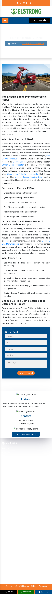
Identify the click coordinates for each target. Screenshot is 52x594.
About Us (7, 452)
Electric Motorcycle (11, 520)
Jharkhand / (29, 553)
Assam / (7, 549)
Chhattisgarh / (27, 549)
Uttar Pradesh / (32, 568)
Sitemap (7, 456)
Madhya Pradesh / (33, 556)
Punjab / (39, 562)
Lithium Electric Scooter (13, 165)
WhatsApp (26, 592)
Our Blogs (7, 464)
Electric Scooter (20, 162)
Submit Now (25, 373)
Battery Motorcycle (11, 497)
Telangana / (9, 568)
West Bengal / (24, 571)
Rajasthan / (9, 565)
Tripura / (20, 568)
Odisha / (30, 562)
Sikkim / (19, 565)
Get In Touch (38, 20)
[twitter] (20, 3)
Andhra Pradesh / (12, 546)
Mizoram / (8, 562)
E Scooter (7, 485)
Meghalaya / (34, 559)
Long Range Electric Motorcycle (17, 516)
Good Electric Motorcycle (14, 512)
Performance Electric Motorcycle (17, 508)
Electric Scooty (10, 489)
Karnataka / (9, 556)
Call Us (10, 592)
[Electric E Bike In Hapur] (26, 78)
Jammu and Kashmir (13, 574)
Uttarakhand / (10, 571)
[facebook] (17, 3)
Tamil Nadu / (30, 565)
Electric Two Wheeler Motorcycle (22, 174)
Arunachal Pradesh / (30, 546)
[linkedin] (27, 3)
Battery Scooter (10, 493)
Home (13, 43)
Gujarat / (8, 553)
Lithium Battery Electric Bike (28, 177)
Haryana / (18, 553)
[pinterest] (30, 3)
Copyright (9, 586)
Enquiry (44, 592)
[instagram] (24, 3)
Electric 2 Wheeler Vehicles (15, 501)
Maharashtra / (10, 559)
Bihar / (16, 549)
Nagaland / (20, 562)
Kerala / (19, 556)
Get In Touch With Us (25, 434)
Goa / (37, 549)
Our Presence (9, 460)
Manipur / (22, 559)
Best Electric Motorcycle (14, 504)
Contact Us (8, 467)
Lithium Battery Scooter (13, 478)
